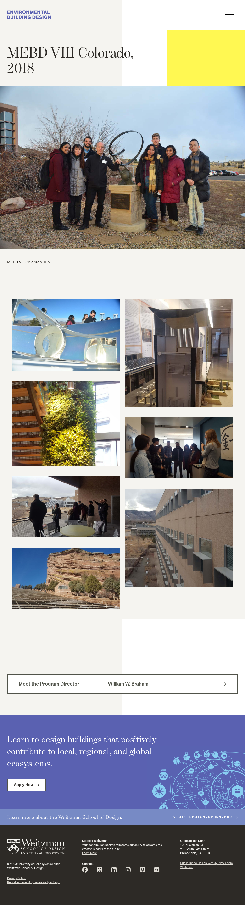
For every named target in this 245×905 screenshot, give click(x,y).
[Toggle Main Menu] (229, 15)
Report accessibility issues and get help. (33, 882)
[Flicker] (158, 871)
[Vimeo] (144, 871)
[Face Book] (86, 871)
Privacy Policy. (16, 878)
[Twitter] (101, 871)
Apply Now (23, 785)
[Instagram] (130, 871)
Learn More (89, 853)
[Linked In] (115, 871)
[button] (122, 247)
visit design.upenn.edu (202, 817)
